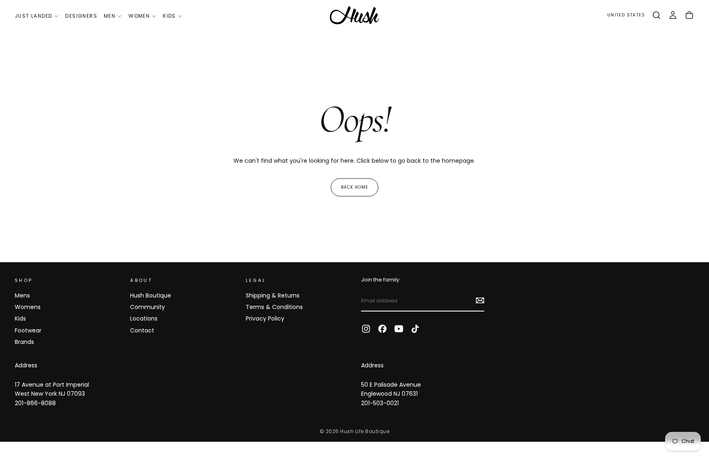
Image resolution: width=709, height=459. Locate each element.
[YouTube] (399, 329)
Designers (81, 15)
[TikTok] (415, 329)
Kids (169, 15)
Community (147, 307)
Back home (354, 187)
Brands (24, 342)
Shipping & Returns (273, 295)
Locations (144, 318)
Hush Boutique (150, 295)
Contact (142, 330)
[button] (626, 15)
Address (26, 365)
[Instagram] (366, 329)
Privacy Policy (265, 318)
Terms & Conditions (274, 307)
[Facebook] (382, 329)
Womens (28, 307)
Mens (22, 295)
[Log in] (673, 15)
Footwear (28, 330)
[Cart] (689, 15)
